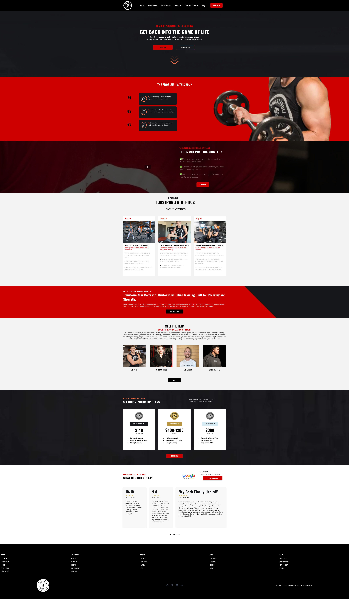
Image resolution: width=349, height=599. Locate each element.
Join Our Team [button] (190, 5)
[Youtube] (181, 585)
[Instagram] (172, 585)
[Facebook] (167, 585)
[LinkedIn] (176, 585)
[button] (181, 5)
